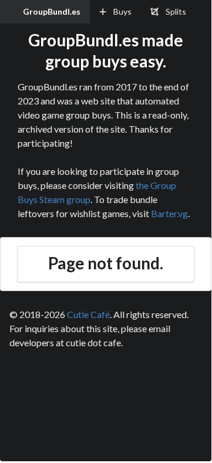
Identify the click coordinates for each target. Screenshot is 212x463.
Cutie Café (88, 314)
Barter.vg (169, 213)
